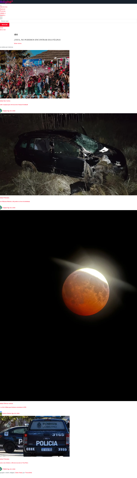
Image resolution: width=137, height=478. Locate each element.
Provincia (2, 11)
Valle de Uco (3, 7)
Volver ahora (17, 43)
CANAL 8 (2, 13)
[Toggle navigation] (0, 5)
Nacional (2, 9)
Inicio (1, 28)
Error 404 (3, 30)
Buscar (4, 24)
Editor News (18, 473)
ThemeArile (28, 473)
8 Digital (4, 111)
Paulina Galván (6, 413)
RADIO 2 (2, 15)
